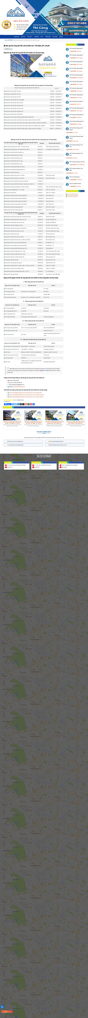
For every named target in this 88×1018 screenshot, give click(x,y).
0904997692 (73, 91)
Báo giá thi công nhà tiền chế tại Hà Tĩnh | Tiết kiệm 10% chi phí (33, 422)
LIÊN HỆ (61, 36)
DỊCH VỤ (23, 36)
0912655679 (73, 117)
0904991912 (73, 186)
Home (6, 40)
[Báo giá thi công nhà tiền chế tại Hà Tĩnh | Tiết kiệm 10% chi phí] (33, 415)
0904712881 (70, 149)
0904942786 (73, 97)
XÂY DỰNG (36, 36)
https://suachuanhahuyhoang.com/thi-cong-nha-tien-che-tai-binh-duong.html (26, 394)
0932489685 (70, 132)
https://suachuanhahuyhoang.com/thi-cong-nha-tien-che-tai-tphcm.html (25, 392)
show (11, 49)
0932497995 (73, 77)
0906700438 (73, 124)
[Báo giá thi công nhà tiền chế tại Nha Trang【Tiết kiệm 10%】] (75, 415)
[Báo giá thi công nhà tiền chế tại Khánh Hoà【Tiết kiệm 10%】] (54, 415)
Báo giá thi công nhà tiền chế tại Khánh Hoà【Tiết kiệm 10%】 (54, 422)
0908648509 (70, 141)
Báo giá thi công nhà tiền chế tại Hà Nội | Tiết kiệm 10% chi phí (12, 422)
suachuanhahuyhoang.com (19, 386)
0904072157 (73, 110)
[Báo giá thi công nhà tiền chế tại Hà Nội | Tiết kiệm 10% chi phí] (12, 415)
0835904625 (73, 57)
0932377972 (73, 104)
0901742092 (73, 64)
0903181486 (73, 51)
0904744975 (73, 164)
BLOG (42, 36)
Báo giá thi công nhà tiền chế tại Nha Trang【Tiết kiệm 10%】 (75, 422)
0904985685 (73, 179)
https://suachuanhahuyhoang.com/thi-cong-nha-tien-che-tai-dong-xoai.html (26, 396)
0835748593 (73, 71)
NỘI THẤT (29, 36)
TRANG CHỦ (16, 36)
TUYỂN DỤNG (48, 36)
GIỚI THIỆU (55, 36)
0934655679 (70, 173)
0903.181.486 (45, 370)
